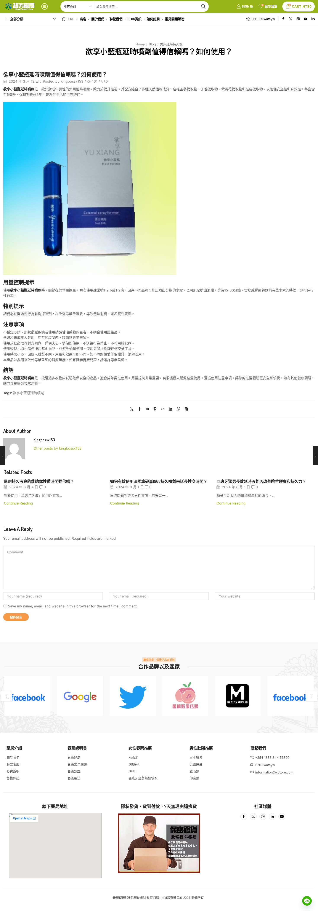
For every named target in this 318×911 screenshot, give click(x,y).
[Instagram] (298, 19)
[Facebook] (283, 19)
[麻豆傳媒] (238, 696)
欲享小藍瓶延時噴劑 (28, 393)
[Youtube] (305, 19)
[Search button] (203, 6)
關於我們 (97, 19)
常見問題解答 (174, 19)
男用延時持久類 (171, 44)
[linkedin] (170, 409)
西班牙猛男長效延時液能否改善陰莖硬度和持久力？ (261, 481)
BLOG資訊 (134, 19)
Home (70, 19)
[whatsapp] (178, 409)
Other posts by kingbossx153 (58, 448)
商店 (83, 19)
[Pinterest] (155, 409)
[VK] (147, 409)
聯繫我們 (115, 19)
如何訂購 (153, 19)
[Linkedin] (313, 19)
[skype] (185, 409)
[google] (80, 696)
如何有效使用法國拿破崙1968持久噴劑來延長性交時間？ (158, 481)
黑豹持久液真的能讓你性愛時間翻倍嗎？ (39, 481)
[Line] (307, 901)
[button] (6, 696)
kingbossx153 (72, 81)
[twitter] (133, 696)
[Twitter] (290, 19)
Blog (152, 44)
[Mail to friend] (163, 409)
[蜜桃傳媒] (185, 696)
